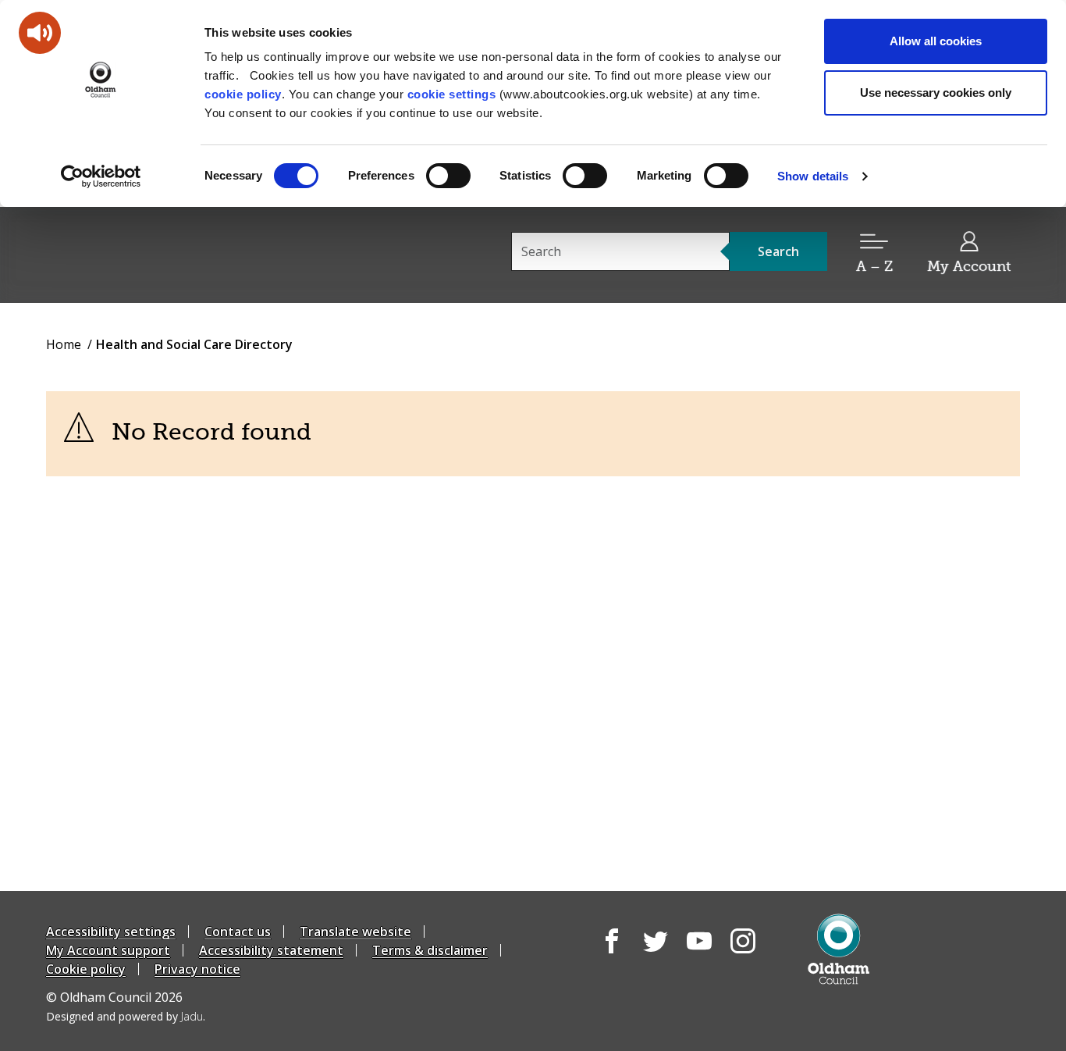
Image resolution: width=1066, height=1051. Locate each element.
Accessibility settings (111, 931)
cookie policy (243, 94)
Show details (812, 176)
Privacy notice (197, 969)
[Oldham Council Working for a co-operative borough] (186, 254)
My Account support (108, 950)
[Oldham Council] (838, 949)
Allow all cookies (936, 41)
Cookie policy (86, 969)
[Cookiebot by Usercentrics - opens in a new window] (101, 176)
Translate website (355, 931)
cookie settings (451, 94)
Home (63, 344)
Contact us (237, 931)
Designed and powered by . (125, 1016)
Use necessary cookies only (935, 92)
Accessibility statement (271, 950)
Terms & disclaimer (430, 950)
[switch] (448, 175)
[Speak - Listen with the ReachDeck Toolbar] (40, 33)
